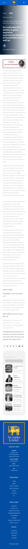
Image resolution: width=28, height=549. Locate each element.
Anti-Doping (14, 515)
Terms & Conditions (14, 520)
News (11, 21)
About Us (14, 506)
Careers (14, 518)
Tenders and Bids (14, 510)
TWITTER (14, 535)
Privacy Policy (14, 522)
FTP (14, 498)
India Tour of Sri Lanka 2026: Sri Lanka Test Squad (17, 405)
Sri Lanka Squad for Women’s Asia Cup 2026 (17, 396)
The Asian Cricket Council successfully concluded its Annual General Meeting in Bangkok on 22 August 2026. (18, 367)
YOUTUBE (14, 538)
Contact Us (14, 508)
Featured (5, 21)
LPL (14, 495)
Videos (14, 490)
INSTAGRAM (14, 533)
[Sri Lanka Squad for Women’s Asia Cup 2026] (8, 398)
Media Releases (14, 488)
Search (20, 361)
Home (14, 481)
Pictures (14, 493)
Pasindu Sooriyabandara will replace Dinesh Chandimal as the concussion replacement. (18, 386)
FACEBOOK (14, 530)
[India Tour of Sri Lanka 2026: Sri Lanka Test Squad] (8, 407)
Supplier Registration (14, 513)
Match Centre (14, 486)
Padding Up (17, 21)
